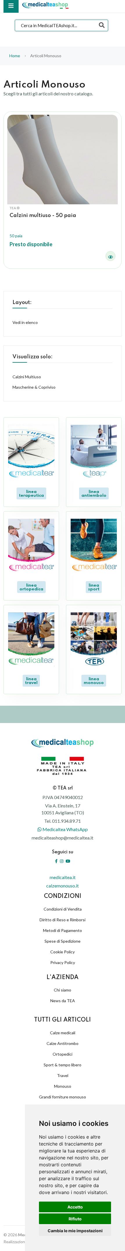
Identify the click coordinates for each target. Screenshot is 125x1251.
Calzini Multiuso (26, 376)
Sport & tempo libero (62, 1064)
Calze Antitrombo (62, 1043)
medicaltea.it (63, 877)
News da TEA (62, 1000)
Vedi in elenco (25, 322)
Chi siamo (62, 989)
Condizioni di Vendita (63, 909)
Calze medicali (62, 1032)
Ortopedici (62, 1054)
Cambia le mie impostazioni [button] (75, 1230)
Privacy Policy (62, 962)
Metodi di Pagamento (62, 930)
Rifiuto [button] (75, 1218)
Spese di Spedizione (62, 941)
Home (14, 55)
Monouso (62, 1086)
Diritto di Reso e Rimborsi (62, 919)
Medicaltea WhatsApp (65, 829)
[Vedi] (110, 256)
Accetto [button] (75, 1206)
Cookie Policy (62, 951)
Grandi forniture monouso (62, 1096)
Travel (62, 1075)
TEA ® (14, 208)
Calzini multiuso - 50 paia (43, 215)
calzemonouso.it (62, 885)
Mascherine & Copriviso (34, 387)
